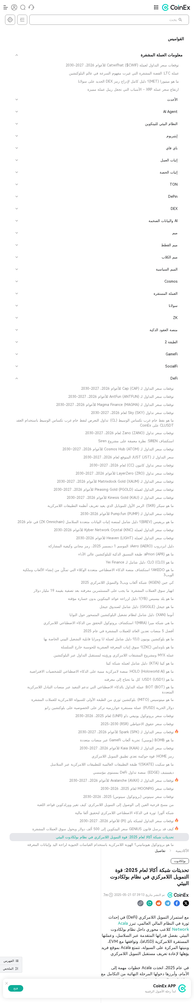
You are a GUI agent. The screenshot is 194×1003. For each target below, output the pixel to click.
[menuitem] (99, 65)
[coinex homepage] (174, 7)
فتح (15, 988)
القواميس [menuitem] (176, 38)
